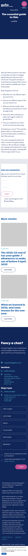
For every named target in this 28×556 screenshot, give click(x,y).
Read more (8, 270)
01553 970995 (9, 392)
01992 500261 (9, 371)
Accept (4, 553)
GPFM (15, 21)
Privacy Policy (9, 201)
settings (12, 551)
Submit (6, 194)
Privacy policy (7, 537)
